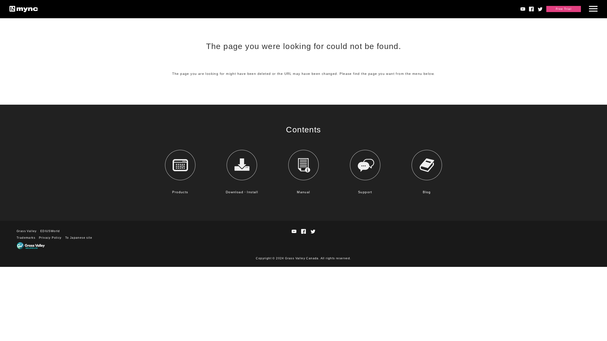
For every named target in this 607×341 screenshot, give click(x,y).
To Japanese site (78, 237)
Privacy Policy (50, 237)
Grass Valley (27, 231)
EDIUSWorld (50, 231)
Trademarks (26, 237)
